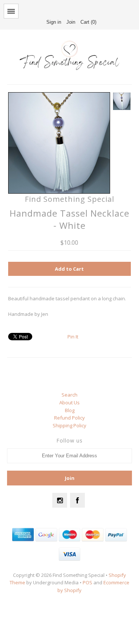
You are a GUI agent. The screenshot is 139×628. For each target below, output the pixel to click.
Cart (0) (88, 22)
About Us (69, 402)
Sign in (53, 22)
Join (70, 22)
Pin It (72, 336)
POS (87, 582)
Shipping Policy (69, 425)
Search (69, 394)
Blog (70, 410)
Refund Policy (69, 417)
